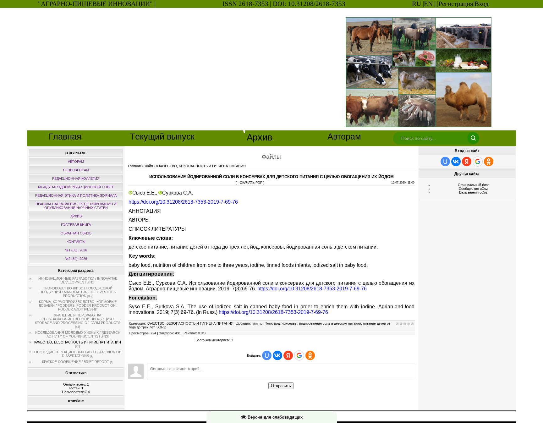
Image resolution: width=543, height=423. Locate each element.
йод (277, 323)
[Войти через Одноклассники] (310, 355)
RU (416, 4)
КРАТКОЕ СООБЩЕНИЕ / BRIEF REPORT (75, 362)
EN (428, 4)
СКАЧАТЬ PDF (251, 182)
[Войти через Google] (299, 355)
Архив (259, 137)
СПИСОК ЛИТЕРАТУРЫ (157, 229)
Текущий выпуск (162, 136)
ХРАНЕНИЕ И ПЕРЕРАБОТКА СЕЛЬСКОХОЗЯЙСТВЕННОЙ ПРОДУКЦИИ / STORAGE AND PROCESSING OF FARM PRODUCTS (77, 319)
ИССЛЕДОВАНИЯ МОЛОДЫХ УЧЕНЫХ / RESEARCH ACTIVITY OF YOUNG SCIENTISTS (77, 334)
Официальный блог (473, 185)
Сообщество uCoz (473, 188)
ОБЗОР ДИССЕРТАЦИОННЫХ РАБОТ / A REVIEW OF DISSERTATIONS (77, 354)
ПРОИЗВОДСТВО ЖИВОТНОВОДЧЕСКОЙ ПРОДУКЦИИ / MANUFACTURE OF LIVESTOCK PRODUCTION (78, 292)
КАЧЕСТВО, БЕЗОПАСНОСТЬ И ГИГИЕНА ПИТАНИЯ (77, 342)
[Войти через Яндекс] (288, 355)
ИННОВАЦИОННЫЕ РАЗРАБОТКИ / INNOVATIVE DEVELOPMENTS (77, 280)
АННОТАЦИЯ (145, 211)
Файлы (150, 166)
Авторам (344, 136)
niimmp (257, 323)
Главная (65, 136)
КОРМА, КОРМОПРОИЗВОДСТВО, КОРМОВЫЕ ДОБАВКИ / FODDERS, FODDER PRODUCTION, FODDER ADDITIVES (78, 305)
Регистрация (455, 4)
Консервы (289, 323)
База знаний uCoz (473, 192)
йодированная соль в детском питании (330, 323)
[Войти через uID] (267, 355)
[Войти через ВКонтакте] (277, 355)
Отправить (281, 385)
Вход (481, 4)
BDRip (161, 327)
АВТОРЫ (139, 219)
